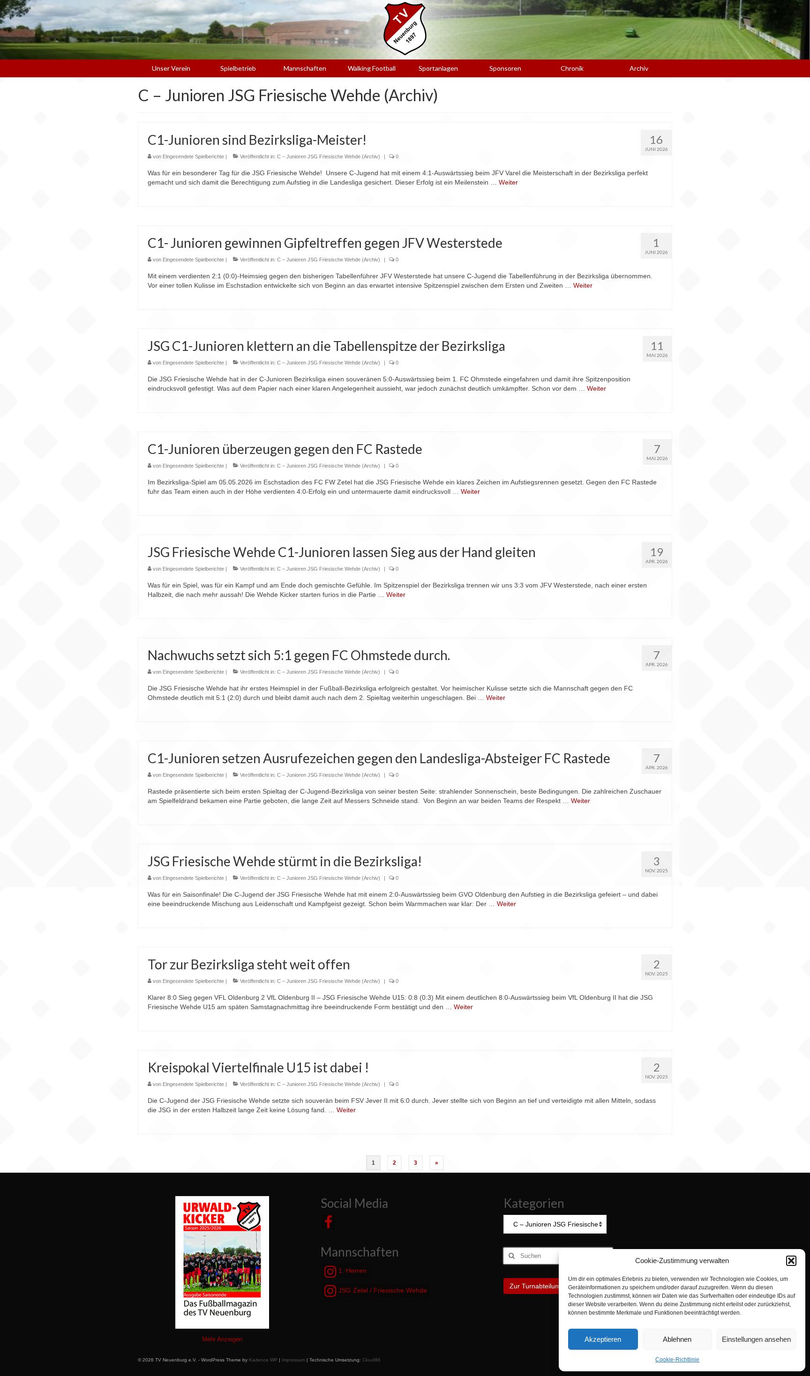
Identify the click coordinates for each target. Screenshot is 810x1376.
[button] (791, 1260)
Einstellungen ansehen (756, 1339)
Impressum (293, 1359)
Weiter (508, 182)
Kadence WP (263, 1359)
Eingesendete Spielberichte (193, 156)
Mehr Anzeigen (222, 1339)
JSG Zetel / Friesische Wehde (382, 1290)
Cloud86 (371, 1359)
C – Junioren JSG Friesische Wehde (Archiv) (328, 156)
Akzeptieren (603, 1339)
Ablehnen (677, 1339)
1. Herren (352, 1270)
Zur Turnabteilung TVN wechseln (558, 1286)
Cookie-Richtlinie (677, 1359)
